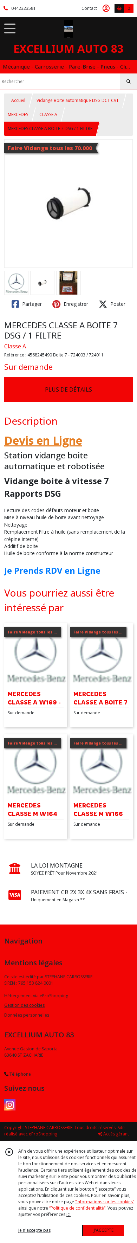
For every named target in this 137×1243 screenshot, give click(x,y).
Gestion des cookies (24, 1005)
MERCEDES (18, 114)
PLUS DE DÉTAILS (68, 389)
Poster (117, 304)
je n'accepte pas (34, 1230)
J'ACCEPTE (103, 1230)
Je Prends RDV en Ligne (52, 570)
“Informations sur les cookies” (104, 1202)
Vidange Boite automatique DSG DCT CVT (78, 100)
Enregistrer (75, 304)
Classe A (15, 346)
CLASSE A (48, 114)
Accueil (18, 100)
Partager (31, 304)
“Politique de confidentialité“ (77, 1208)
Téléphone (19, 1074)
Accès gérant (115, 1134)
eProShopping (43, 1134)
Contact (89, 8)
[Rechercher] (128, 81)
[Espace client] (106, 8)
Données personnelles (26, 1015)
